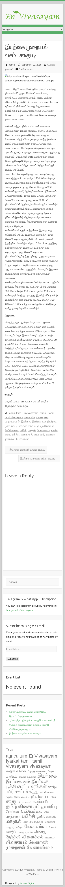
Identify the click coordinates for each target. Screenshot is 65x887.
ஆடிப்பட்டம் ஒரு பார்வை (20, 716)
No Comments (26, 69)
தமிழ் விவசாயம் (45, 425)
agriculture (15, 412)
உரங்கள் (23, 425)
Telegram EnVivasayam (19, 610)
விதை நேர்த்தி (12, 434)
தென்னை (12, 811)
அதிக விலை (16, 771)
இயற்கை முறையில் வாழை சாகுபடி (26, 449)
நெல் (46, 811)
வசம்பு (54, 430)
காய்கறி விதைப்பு (35, 796)
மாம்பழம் (19, 827)
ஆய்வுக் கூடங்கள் (27, 776)
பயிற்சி (23, 430)
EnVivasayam (30, 412)
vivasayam (42, 417)
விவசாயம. (50, 837)
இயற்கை (25, 421)
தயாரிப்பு (49, 806)
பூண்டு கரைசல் (46, 816)
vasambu (29, 417)
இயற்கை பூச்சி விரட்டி (27, 783)
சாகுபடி (32, 425)
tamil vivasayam (14, 417)
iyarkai (43, 412)
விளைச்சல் (26, 434)
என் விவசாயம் (47, 792)
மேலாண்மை (43, 430)
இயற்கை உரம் (39, 421)
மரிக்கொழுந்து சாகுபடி (20, 729)
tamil (51, 412)
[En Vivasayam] (34, 16)
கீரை (53, 796)
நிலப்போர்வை (11, 430)
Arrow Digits (27, 883)
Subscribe (12, 659)
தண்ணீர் (41, 801)
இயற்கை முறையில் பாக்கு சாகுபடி (39, 458)
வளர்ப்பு (12, 832)
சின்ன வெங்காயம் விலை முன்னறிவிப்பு (27, 711)
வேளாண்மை (22, 438)
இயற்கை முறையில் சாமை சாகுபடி (25, 733)
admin (12, 65)
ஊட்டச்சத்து (27, 791)
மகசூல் (32, 430)
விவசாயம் (39, 434)
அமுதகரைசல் (12, 421)
